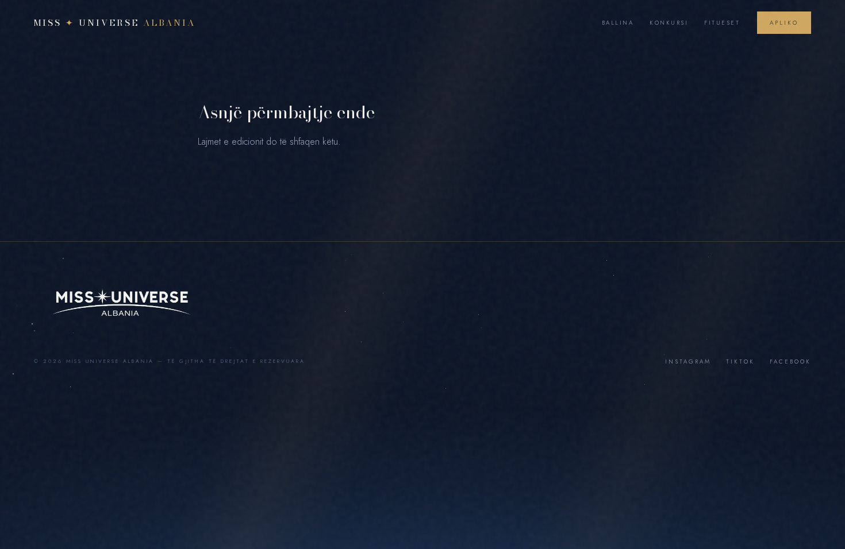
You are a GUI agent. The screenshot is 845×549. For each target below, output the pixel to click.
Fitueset (722, 22)
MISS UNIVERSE (114, 22)
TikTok (740, 361)
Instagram (688, 361)
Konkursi (669, 22)
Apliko (784, 22)
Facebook (790, 361)
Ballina (618, 22)
